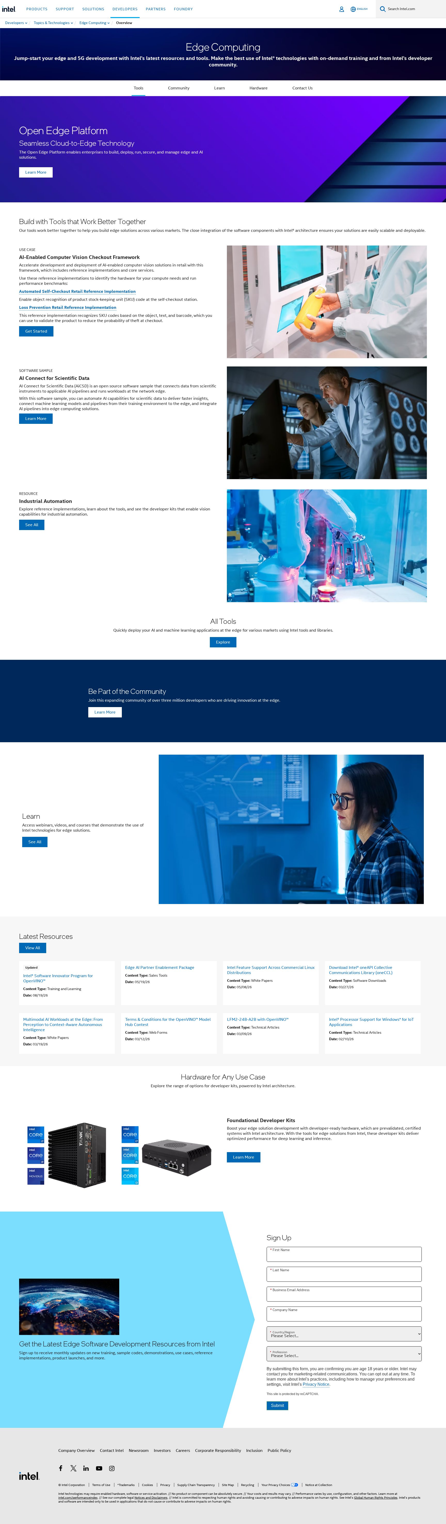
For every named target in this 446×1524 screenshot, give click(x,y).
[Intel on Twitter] (73, 1469)
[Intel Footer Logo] (29, 1475)
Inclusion (254, 1450)
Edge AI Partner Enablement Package (159, 967)
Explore (223, 642)
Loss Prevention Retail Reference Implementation (67, 307)
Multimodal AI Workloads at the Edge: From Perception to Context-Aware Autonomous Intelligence (63, 1024)
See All (31, 524)
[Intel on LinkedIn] (86, 1469)
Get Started (36, 331)
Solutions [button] (93, 9)
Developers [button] (125, 9)
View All (32, 948)
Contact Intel (112, 1450)
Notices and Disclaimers (151, 1497)
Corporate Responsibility (218, 1450)
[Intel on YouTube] (99, 1469)
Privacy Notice (316, 1384)
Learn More (35, 172)
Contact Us (302, 88)
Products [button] (36, 9)
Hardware (259, 88)
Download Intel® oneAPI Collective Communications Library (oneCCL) (361, 970)
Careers (183, 1450)
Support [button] (65, 9)
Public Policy (279, 1450)
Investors (162, 1450)
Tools (138, 88)
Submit (277, 1405)
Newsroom (139, 1450)
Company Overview (76, 1450)
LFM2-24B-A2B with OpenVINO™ (258, 1019)
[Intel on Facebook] (60, 1469)
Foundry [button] (183, 9)
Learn (219, 88)
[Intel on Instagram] (111, 1469)
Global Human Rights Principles (375, 1497)
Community (178, 88)
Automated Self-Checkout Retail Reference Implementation (77, 291)
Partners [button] (156, 9)
